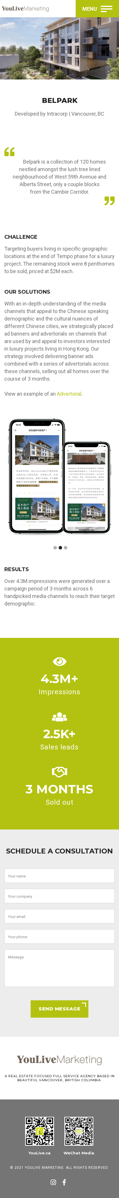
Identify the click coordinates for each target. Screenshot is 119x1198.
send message (59, 1009)
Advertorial (69, 394)
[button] (55, 547)
